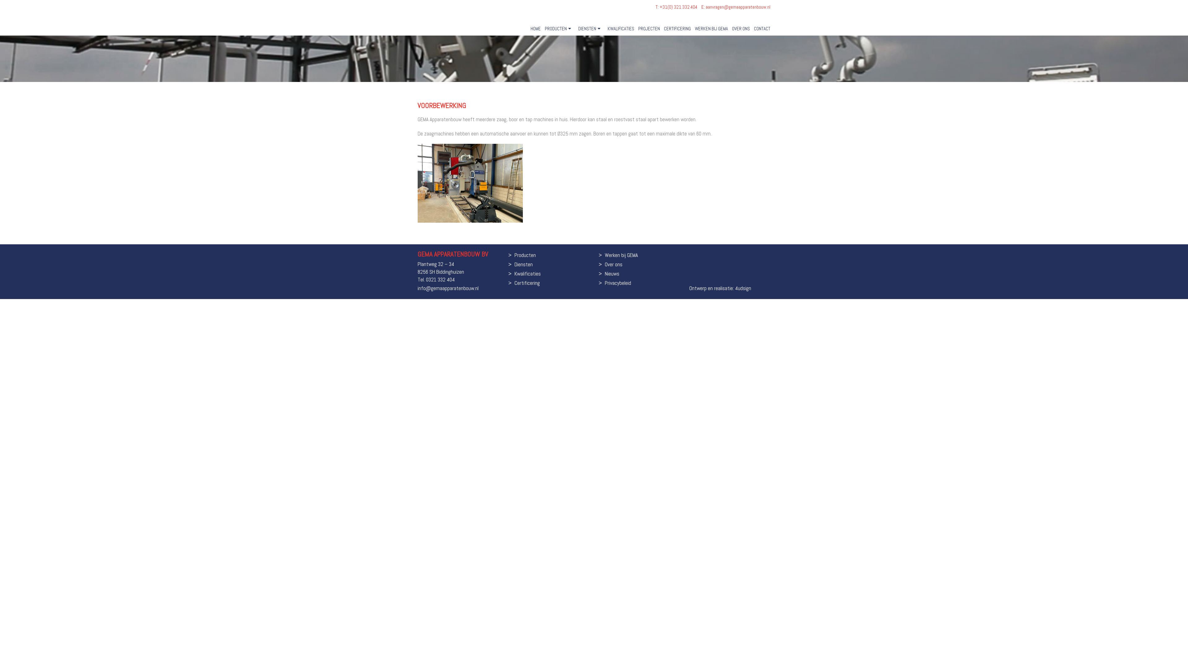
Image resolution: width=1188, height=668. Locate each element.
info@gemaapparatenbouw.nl (448, 288)
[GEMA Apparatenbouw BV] (446, 17)
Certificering (677, 29)
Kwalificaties (621, 29)
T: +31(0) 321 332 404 (677, 7)
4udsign (743, 288)
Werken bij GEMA (711, 29)
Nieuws (612, 273)
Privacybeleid (618, 283)
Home (536, 29)
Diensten (587, 29)
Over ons (741, 29)
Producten (556, 29)
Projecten (649, 29)
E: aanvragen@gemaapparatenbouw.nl (735, 7)
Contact (762, 29)
